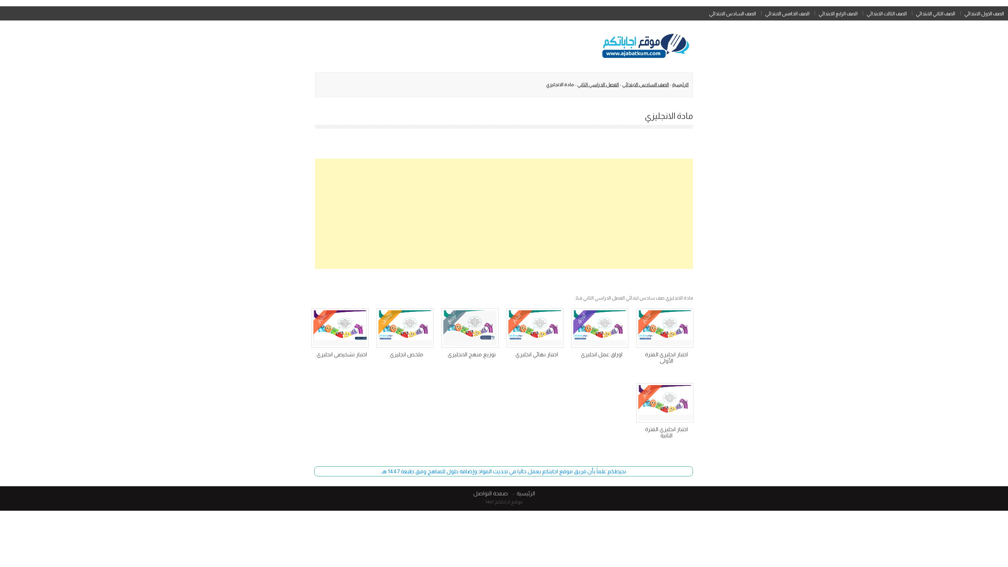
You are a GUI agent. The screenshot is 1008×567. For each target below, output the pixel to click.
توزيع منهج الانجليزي (472, 354)
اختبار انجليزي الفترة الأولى (666, 357)
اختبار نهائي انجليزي (536, 354)
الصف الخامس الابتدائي (787, 14)
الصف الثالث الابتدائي (887, 14)
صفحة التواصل (490, 493)
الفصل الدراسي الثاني (598, 84)
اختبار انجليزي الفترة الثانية (666, 432)
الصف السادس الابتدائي (732, 14)
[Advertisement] (504, 214)
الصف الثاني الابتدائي (935, 14)
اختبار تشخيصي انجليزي (342, 354)
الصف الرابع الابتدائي (838, 14)
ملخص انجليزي (406, 354)
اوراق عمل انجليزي (602, 354)
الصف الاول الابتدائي (984, 14)
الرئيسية (680, 84)
